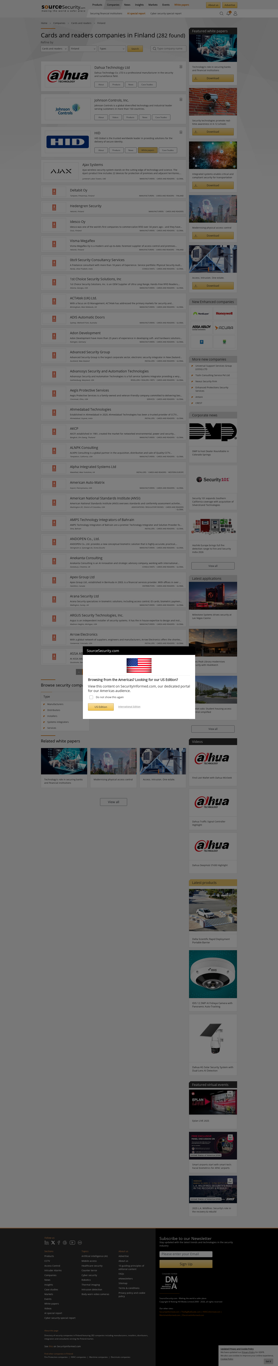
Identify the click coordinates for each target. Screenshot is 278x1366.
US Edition (101, 707)
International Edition (129, 706)
